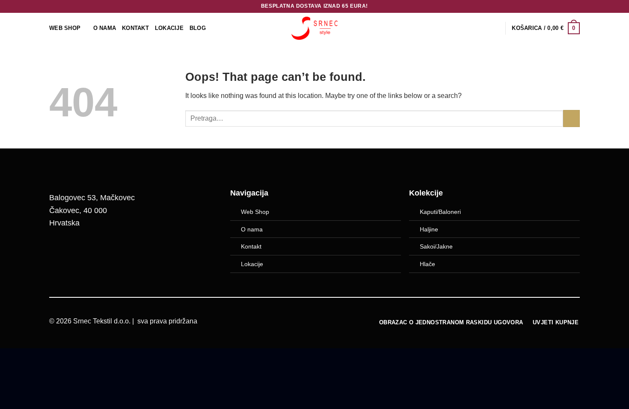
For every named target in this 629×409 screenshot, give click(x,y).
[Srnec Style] (314, 28)
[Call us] (103, 251)
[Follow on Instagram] (81, 251)
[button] (546, 28)
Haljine (429, 229)
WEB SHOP (64, 28)
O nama (252, 229)
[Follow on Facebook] (60, 251)
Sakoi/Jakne (436, 246)
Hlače (427, 264)
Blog (198, 28)
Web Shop (255, 211)
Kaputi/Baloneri (440, 211)
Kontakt (135, 28)
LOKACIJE (169, 28)
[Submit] (571, 118)
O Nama (104, 28)
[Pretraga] (496, 28)
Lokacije (252, 264)
